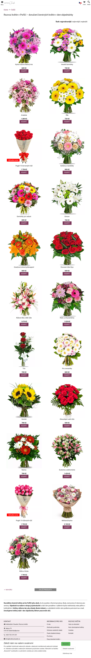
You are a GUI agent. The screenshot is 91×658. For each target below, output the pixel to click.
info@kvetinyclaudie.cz (12, 639)
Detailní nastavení (68, 648)
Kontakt (70, 633)
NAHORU (8, 590)
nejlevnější (76, 22)
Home (6, 10)
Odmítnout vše (67, 653)
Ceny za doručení (73, 624)
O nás (48, 624)
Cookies (70, 630)
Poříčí (13, 10)
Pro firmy (50, 636)
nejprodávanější (65, 22)
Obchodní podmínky (53, 627)
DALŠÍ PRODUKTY (45, 590)
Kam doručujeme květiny (76, 627)
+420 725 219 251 (11, 635)
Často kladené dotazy (53, 633)
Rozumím (66, 644)
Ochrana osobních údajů (54, 630)
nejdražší (84, 22)
